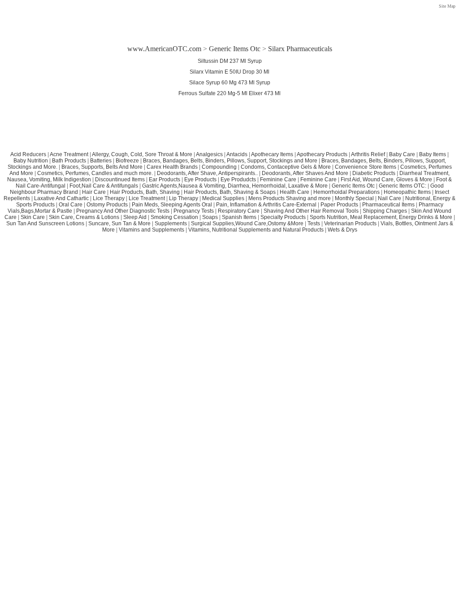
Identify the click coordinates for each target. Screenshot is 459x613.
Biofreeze (127, 161)
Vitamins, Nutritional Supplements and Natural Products (256, 230)
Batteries (101, 161)
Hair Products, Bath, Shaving (145, 192)
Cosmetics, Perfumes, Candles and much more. (95, 173)
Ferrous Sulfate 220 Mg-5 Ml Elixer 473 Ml (229, 93)
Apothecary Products (322, 154)
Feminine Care (278, 179)
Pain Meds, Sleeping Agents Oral (172, 204)
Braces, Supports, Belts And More (102, 167)
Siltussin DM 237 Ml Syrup (230, 61)
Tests (313, 223)
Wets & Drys (342, 230)
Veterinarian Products (350, 223)
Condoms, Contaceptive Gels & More (286, 167)
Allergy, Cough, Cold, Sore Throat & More (142, 154)
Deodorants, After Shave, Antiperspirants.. (207, 173)
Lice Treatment (147, 198)
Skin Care (33, 217)
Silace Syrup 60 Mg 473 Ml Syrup (229, 82)
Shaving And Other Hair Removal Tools (311, 211)
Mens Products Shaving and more (289, 198)
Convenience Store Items (365, 167)
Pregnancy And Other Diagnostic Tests (122, 211)
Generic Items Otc (234, 49)
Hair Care (94, 192)
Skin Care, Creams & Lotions (84, 217)
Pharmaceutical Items (388, 204)
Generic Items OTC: (402, 186)
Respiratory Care (239, 211)
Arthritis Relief (368, 154)
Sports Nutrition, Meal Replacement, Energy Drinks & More (381, 217)
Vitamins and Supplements (151, 230)
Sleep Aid (135, 217)
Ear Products (164, 179)
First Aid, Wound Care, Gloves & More (386, 179)
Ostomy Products (107, 204)
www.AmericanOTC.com (164, 49)
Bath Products (69, 161)
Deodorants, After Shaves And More (305, 173)
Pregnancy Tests (193, 211)
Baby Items (432, 154)
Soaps (210, 217)
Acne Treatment (69, 154)
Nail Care (389, 198)
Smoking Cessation (174, 217)
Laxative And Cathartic (61, 198)
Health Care (294, 192)
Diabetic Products (373, 173)
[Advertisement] (229, 19)
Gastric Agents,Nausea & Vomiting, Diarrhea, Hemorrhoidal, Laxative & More (235, 186)
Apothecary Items (272, 154)
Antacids (236, 154)
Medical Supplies (223, 198)
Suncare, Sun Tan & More (119, 223)
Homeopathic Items (407, 192)
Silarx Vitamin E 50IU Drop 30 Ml (229, 72)
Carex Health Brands (172, 167)
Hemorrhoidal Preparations (346, 192)
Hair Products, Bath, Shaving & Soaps (230, 192)
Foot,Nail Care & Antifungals (103, 186)
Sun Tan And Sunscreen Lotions (45, 223)
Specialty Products (283, 217)
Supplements (171, 223)
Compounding (220, 167)
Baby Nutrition (30, 161)
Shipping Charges (385, 211)
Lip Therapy (183, 198)
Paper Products (339, 204)
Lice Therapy (109, 198)
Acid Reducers (28, 154)
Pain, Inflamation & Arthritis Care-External (266, 204)
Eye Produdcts (238, 179)
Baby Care (402, 154)
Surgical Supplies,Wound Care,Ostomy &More (247, 223)
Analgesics (209, 154)
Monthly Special (354, 198)
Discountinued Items (120, 179)
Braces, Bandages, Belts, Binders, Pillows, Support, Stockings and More (230, 161)
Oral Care (70, 204)
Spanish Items (239, 217)
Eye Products (200, 179)
